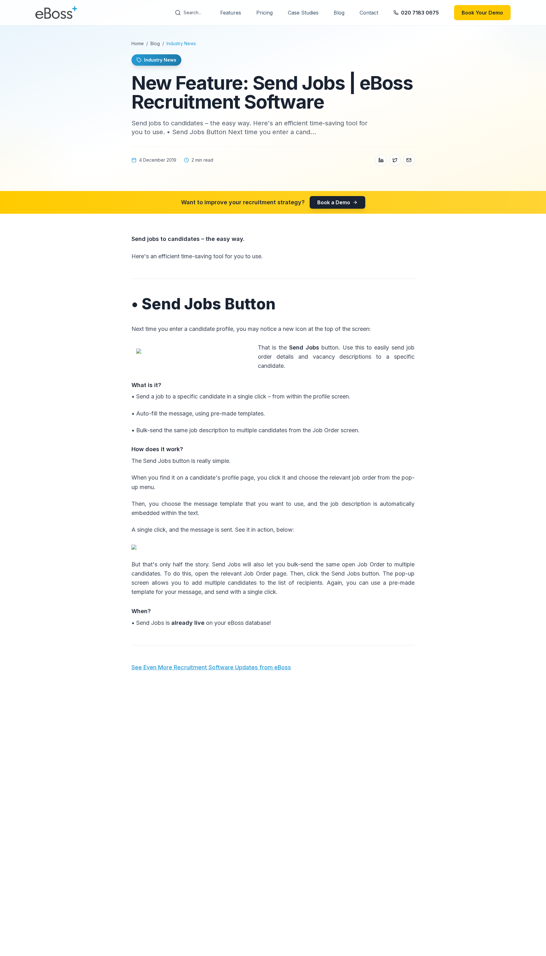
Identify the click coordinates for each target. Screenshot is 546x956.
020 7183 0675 (420, 12)
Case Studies (303, 12)
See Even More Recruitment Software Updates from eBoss (211, 667)
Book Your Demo (482, 12)
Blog (339, 12)
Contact (369, 12)
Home (137, 43)
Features (230, 12)
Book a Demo (333, 202)
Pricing (264, 12)
